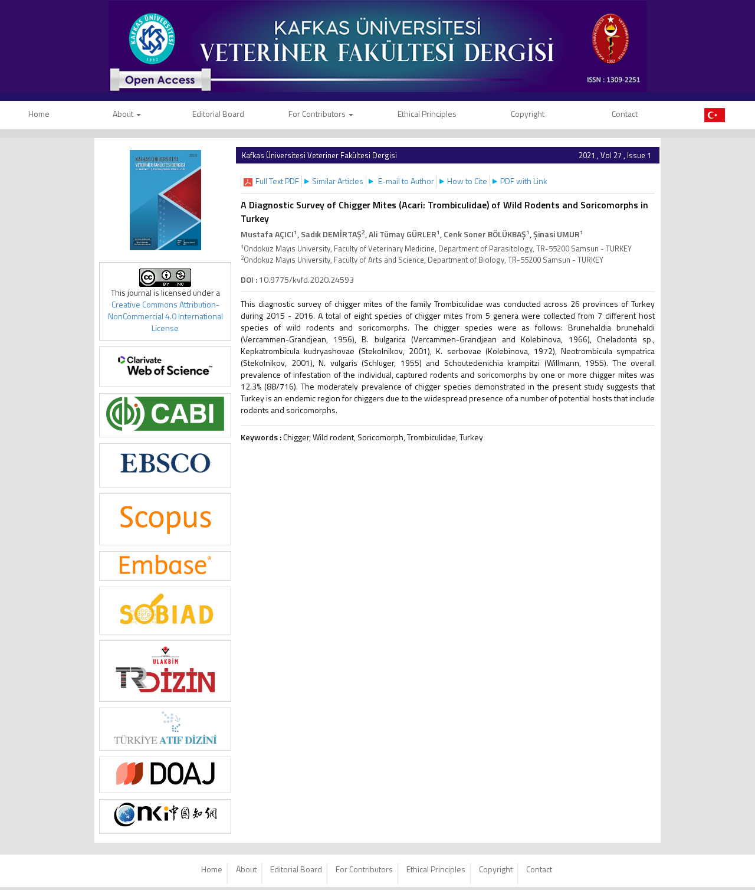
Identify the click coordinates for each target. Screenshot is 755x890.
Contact (625, 113)
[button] (277, 181)
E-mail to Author (406, 181)
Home (211, 869)
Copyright (527, 113)
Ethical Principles (427, 113)
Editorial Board (218, 113)
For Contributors (317, 113)
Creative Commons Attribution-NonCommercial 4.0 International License (165, 316)
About (124, 113)
